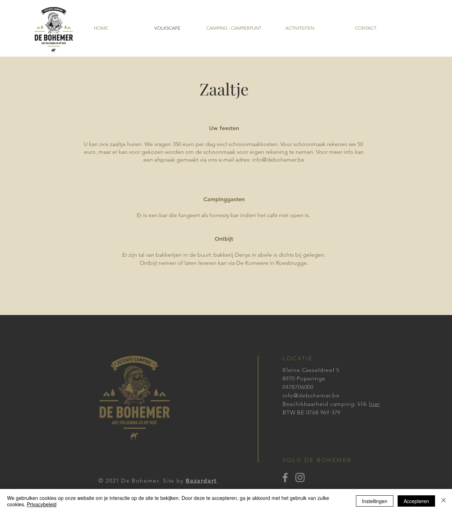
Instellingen (374, 501)
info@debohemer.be (278, 159)
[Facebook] (285, 477)
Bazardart (201, 480)
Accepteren (416, 501)
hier (374, 404)
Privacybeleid (41, 504)
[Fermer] (443, 501)
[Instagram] (300, 477)
